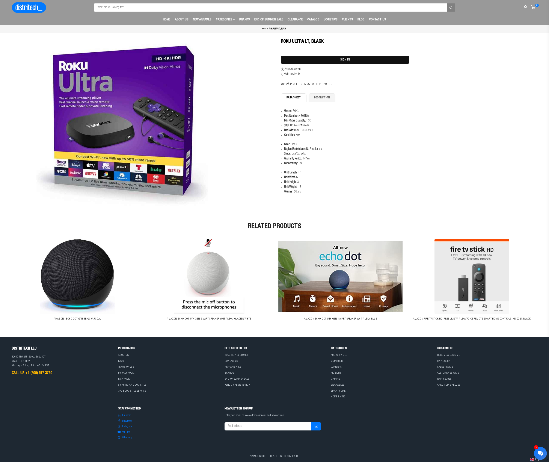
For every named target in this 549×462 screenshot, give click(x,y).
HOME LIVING (338, 396)
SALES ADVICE (445, 367)
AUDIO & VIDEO (339, 355)
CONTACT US (231, 361)
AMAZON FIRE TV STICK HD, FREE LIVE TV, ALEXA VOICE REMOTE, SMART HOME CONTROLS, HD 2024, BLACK (472, 319)
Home (166, 19)
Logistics (331, 19)
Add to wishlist (292, 74)
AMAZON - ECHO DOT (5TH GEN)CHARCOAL (77, 319)
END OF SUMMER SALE (237, 379)
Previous (9, 282)
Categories (224, 19)
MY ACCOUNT (444, 361)
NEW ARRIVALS (233, 367)
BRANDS (229, 373)
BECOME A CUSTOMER (237, 355)
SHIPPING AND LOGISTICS (132, 385)
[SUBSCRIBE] (316, 426)
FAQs (121, 361)
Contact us (377, 19)
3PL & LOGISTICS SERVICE (132, 391)
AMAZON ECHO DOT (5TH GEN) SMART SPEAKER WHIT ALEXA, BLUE (340, 319)
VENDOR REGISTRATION (237, 385)
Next (540, 282)
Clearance (295, 19)
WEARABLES (337, 385)
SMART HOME (338, 391)
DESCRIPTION (322, 97)
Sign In (345, 59)
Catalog (313, 19)
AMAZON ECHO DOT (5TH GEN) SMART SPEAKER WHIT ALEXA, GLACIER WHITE (209, 319)
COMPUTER (337, 361)
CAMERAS (336, 367)
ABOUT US (123, 355)
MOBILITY (336, 373)
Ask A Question (292, 69)
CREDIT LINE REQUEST (449, 385)
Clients (347, 19)
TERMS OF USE (126, 367)
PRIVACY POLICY (127, 373)
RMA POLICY (124, 379)
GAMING (335, 379)
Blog (361, 19)
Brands (244, 19)
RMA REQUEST (445, 379)
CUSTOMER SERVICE (448, 373)
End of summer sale (268, 19)
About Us (182, 19)
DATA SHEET (294, 97)
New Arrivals (202, 19)
